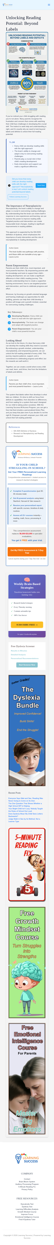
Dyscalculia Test (27, 1204)
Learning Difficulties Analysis (27, 1209)
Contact (27, 1179)
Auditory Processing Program (27, 1184)
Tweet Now (41, 185)
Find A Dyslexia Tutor (27, 1219)
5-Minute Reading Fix (27, 1187)
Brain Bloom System (27, 1182)
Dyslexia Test (27, 1207)
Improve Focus (27, 1214)
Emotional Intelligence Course (27, 1217)
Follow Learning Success (18, 197)
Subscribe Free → (27, 624)
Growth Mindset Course (27, 1212)
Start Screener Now (27, 665)
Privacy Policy (27, 1189)
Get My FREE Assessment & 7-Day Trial (27, 551)
